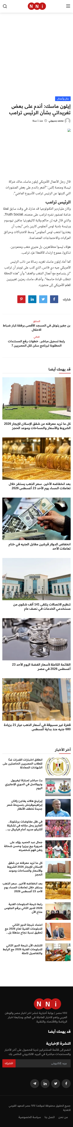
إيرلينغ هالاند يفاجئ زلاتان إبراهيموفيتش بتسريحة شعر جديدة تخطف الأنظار (24, 804)
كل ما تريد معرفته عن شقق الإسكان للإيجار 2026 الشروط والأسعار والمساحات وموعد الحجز (37, 426)
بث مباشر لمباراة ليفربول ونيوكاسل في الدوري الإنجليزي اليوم (23, 784)
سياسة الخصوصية (29, 1117)
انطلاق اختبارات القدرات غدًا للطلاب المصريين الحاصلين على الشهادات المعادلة (22, 763)
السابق (36, 321)
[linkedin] (45, 1083)
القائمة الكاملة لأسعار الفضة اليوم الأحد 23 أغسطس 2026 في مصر (41, 666)
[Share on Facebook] (54, 299)
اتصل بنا (50, 1117)
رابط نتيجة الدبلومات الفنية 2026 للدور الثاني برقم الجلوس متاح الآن (23, 908)
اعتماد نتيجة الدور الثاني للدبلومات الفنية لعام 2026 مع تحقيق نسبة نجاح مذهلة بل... (23, 928)
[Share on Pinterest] (21, 299)
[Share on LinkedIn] (32, 299)
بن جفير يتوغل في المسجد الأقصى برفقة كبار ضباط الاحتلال (36, 328)
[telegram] (34, 1083)
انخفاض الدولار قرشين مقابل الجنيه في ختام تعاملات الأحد (40, 546)
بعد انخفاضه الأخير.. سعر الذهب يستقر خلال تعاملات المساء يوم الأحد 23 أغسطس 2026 (40, 486)
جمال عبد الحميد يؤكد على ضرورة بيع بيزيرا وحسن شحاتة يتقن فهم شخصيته (23, 846)
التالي (37, 336)
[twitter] (55, 1083)
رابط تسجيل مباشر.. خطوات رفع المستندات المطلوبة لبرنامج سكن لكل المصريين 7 (36, 343)
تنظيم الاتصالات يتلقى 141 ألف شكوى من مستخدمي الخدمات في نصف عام (42, 606)
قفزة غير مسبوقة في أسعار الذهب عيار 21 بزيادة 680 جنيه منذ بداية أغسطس (37, 727)
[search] (5, 6)
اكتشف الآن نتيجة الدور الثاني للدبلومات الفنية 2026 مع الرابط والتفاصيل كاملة (22, 949)
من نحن (63, 1117)
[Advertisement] (36, 57)
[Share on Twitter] (43, 299)
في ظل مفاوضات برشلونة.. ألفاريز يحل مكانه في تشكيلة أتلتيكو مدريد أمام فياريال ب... (23, 825)
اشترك (9, 1063)
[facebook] (66, 1083)
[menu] (68, 6)
